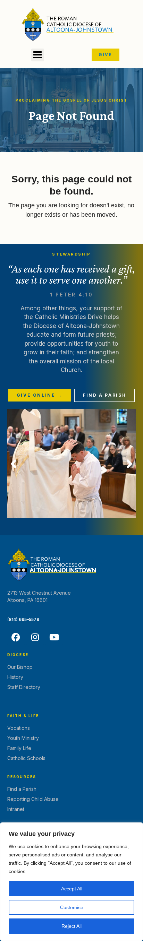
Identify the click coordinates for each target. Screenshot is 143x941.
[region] (71, 881)
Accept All (71, 888)
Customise (71, 907)
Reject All (71, 926)
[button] (37, 55)
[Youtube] (54, 637)
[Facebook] (16, 637)
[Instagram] (35, 637)
